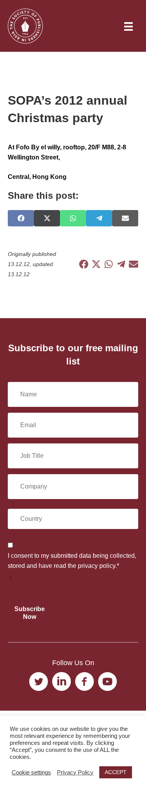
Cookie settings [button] (31, 772)
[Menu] (128, 26)
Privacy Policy (75, 772)
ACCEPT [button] (116, 772)
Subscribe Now (29, 613)
